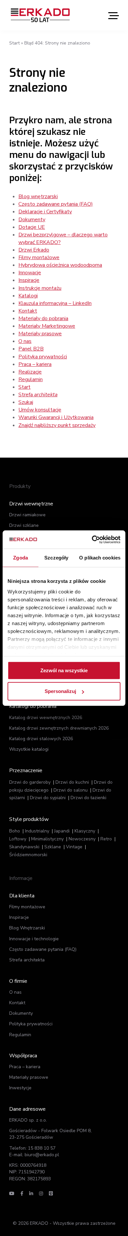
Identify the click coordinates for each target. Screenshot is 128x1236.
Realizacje (30, 372)
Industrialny (37, 831)
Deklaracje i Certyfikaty (45, 211)
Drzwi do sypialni (48, 798)
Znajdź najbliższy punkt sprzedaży (57, 425)
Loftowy (17, 839)
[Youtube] (11, 1194)
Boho (14, 831)
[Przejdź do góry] (91, 1219)
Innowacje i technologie (34, 939)
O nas (25, 341)
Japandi (62, 831)
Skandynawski (24, 847)
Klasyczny (85, 831)
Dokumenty (31, 219)
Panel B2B (31, 348)
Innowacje (29, 272)
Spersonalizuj (60, 691)
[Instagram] (41, 1194)
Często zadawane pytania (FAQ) (55, 204)
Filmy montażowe (38, 257)
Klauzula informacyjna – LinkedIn (55, 303)
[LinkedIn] (31, 1194)
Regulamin (30, 379)
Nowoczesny (82, 839)
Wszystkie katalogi (29, 749)
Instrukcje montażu (39, 288)
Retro (106, 839)
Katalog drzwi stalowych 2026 (41, 739)
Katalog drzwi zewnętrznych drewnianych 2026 (59, 728)
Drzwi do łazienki (88, 798)
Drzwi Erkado (33, 250)
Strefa (37, 394)
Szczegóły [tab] (56, 557)
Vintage (74, 847)
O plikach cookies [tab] (99, 557)
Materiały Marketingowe (46, 326)
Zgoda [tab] (20, 557)
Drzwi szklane (24, 525)
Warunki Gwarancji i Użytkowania (56, 417)
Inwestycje (20, 1088)
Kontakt (27, 311)
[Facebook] (21, 1194)
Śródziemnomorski (28, 855)
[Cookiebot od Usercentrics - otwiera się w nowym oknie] (92, 539)
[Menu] (113, 15)
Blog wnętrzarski (38, 196)
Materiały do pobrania (43, 318)
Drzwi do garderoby (30, 782)
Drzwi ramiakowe (27, 515)
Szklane (52, 847)
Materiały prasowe (40, 333)
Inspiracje (28, 280)
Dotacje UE (31, 227)
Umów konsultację (39, 409)
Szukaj (25, 402)
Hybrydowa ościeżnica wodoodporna (60, 265)
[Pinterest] (51, 1194)
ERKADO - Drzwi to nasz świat (40, 15)
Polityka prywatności (42, 356)
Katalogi (28, 295)
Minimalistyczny (47, 839)
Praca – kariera (35, 364)
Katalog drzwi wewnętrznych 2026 (45, 717)
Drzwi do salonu (70, 790)
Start (14, 43)
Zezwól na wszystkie (64, 670)
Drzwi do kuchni (72, 782)
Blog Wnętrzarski (27, 928)
